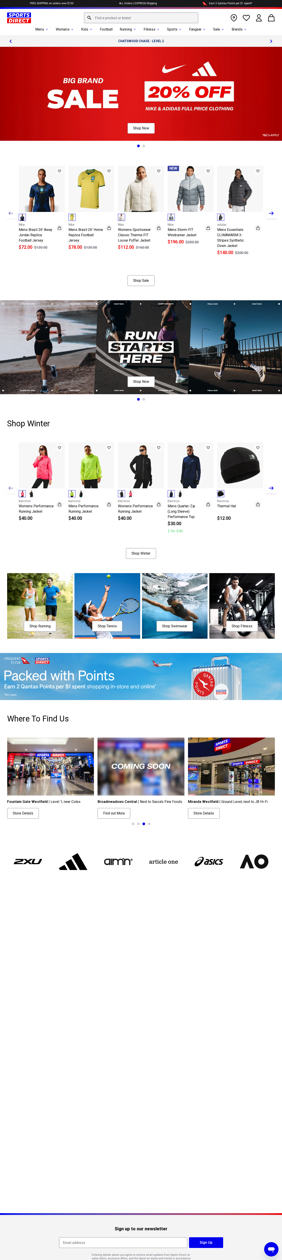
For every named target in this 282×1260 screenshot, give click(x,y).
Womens (63, 29)
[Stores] (233, 17)
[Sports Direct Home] (19, 17)
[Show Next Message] (271, 41)
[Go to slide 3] (143, 824)
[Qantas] (141, 676)
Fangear (195, 29)
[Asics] (209, 861)
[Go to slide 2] (143, 146)
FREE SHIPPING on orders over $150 (52, 3)
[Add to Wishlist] (59, 171)
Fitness (149, 29)
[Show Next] (271, 213)
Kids (84, 29)
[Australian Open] (254, 861)
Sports (172, 29)
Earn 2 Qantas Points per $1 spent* (230, 3)
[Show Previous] (10, 213)
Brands (237, 29)
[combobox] (141, 17)
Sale (216, 29)
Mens (39, 29)
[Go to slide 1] (138, 146)
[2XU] (28, 861)
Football (106, 29)
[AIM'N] (118, 861)
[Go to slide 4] (149, 824)
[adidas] (73, 861)
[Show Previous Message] (10, 41)
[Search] (89, 17)
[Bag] (271, 17)
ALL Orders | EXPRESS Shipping (138, 3)
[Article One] (163, 861)
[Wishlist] (246, 17)
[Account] (258, 17)
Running (126, 29)
